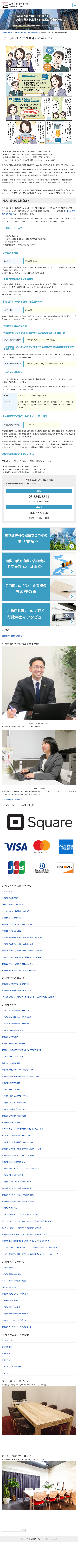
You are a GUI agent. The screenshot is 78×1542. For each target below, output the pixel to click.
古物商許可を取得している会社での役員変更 (18, 990)
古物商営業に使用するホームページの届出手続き (20, 970)
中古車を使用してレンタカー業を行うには (17, 1069)
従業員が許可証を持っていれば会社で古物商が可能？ (21, 1168)
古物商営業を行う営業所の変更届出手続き (17, 964)
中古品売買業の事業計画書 (12, 1274)
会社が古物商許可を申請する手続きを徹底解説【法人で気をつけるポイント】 (30, 1254)
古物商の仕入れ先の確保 (11, 1307)
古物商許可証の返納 (9, 1208)
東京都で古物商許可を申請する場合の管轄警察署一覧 (21, 1050)
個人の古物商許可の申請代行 (12, 904)
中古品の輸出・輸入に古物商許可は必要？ (17, 1017)
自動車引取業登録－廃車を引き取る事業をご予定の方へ (22, 937)
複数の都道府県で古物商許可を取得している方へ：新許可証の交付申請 (28, 997)
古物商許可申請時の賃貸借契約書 (14, 1116)
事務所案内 (6, 1353)
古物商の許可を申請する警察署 (13, 1043)
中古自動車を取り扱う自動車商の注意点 (16, 1188)
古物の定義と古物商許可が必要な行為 (16, 1010)
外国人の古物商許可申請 (11, 1063)
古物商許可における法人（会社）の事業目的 (18, 1155)
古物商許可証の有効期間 (11, 1083)
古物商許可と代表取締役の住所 (13, 1162)
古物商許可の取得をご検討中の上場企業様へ (18, 944)
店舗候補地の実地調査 (10, 1300)
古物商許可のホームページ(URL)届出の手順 (18, 1201)
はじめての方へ (7, 1340)
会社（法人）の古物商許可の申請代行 (27, 38)
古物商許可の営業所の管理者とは (14, 1109)
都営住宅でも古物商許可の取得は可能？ (16, 1135)
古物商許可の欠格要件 (10, 1037)
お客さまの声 (7, 1347)
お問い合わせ (7, 1360)
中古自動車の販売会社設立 (12, 931)
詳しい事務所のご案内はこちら (13, 799)
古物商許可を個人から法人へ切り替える (16, 1181)
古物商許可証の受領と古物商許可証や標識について (20, 1076)
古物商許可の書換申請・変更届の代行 (16, 984)
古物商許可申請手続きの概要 (12, 1030)
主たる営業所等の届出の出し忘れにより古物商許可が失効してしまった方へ (29, 1247)
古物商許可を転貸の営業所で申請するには (17, 1142)
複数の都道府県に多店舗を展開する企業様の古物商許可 (22, 950)
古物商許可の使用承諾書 (11, 1122)
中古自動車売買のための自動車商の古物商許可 (19, 924)
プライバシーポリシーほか (12, 1366)
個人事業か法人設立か (10, 1287)
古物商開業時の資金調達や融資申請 (15, 1313)
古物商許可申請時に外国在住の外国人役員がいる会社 (21, 1148)
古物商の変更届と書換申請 (12, 1089)
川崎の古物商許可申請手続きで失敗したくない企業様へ (22, 957)
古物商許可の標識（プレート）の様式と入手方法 (20, 1214)
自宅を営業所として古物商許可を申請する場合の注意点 (22, 1129)
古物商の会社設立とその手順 (12, 1175)
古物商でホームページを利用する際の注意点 (18, 1195)
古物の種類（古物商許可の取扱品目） (16, 1023)
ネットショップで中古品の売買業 (14, 1280)
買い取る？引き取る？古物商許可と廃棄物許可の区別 (21, 1227)
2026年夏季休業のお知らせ (12, 636)
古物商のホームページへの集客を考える (16, 1327)
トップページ (7, 891)
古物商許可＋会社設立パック (12, 917)
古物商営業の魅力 (8, 1267)
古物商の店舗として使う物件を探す (15, 1294)
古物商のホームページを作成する (14, 1320)
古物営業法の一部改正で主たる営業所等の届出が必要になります (25, 1241)
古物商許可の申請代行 (10, 898)
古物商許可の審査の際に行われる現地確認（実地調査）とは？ (24, 1234)
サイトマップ (7, 1373)
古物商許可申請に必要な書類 (12, 1056)
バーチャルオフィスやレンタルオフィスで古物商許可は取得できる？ (27, 1221)
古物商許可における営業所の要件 (14, 1102)
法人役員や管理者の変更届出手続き (15, 1096)
